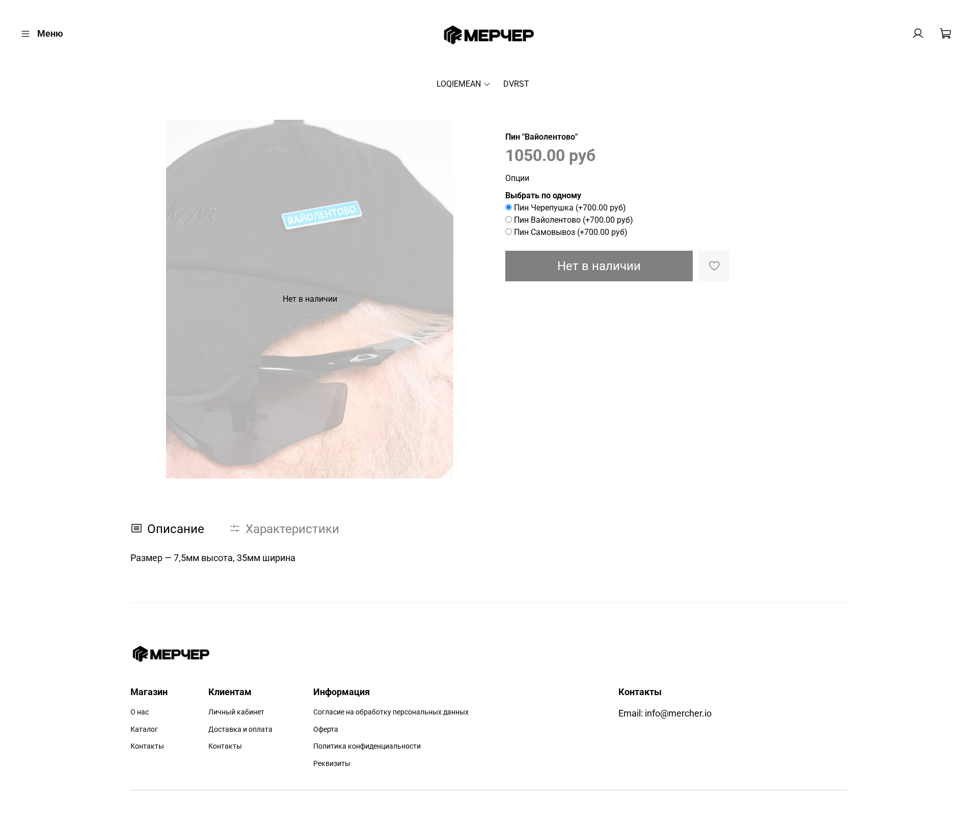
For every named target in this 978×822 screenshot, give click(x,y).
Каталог (144, 729)
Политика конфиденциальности (367, 746)
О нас (139, 712)
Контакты (147, 746)
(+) (570, 208)
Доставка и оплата (240, 729)
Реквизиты (331, 763)
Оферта (325, 729)
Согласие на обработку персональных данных (391, 712)
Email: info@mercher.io (665, 713)
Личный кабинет (236, 712)
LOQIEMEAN (459, 84)
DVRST (516, 84)
